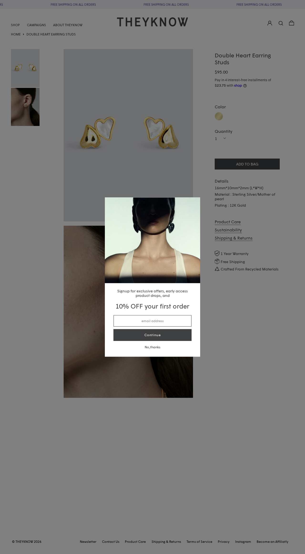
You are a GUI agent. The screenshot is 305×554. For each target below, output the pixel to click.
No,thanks (152, 347)
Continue (152, 335)
